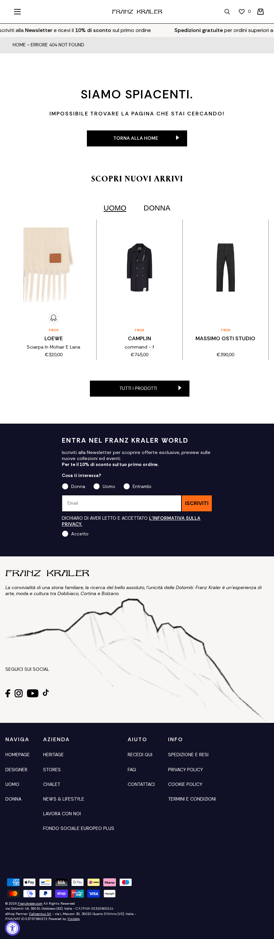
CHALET (51, 784)
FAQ (132, 770)
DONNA (13, 799)
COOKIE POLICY (185, 784)
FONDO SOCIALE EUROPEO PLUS (78, 828)
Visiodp (73, 919)
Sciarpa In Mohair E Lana (53, 347)
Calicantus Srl (40, 914)
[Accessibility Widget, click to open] (12, 928)
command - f (139, 347)
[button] (260, 12)
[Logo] (137, 12)
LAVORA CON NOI (62, 814)
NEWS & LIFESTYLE (63, 799)
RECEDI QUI (140, 755)
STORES (52, 770)
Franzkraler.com (30, 903)
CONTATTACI (141, 784)
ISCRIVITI (197, 503)
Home (19, 45)
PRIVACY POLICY (185, 770)
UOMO (12, 784)
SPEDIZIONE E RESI (188, 755)
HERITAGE (53, 755)
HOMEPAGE (17, 755)
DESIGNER (16, 770)
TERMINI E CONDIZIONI (192, 799)
